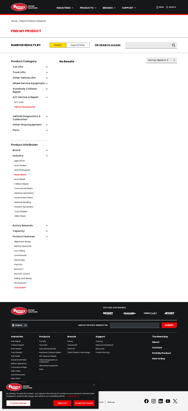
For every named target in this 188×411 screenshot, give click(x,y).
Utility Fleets (20, 216)
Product (58, 45)
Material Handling (22, 202)
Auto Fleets (20, 174)
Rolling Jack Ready (23, 278)
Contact (157, 347)
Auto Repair (19, 179)
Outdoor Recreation (23, 206)
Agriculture (19, 160)
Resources (100, 349)
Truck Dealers (20, 211)
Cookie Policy (72, 396)
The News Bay (160, 336)
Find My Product (161, 353)
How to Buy (158, 358)
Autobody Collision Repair (50, 352)
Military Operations (19, 363)
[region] (50, 395)
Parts (41, 369)
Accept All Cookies (84, 403)
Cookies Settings (18, 403)
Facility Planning (102, 352)
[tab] (65, 8)
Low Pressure (20, 255)
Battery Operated (22, 246)
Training (99, 341)
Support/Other (78, 45)
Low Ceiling (19, 250)
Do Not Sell (98, 402)
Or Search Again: (108, 45)
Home (14, 21)
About (155, 342)
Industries (17, 336)
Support (100, 336)
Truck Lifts (43, 345)
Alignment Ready (22, 241)
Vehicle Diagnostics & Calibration (48, 361)
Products (44, 336)
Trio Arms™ (20, 287)
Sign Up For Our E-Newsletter (93, 325)
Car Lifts (42, 341)
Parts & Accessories (24, 107)
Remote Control (22, 273)
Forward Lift (72, 345)
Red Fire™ (18, 269)
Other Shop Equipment (48, 366)
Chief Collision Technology (78, 352)
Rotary (70, 341)
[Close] (94, 385)
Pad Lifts (18, 264)
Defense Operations (24, 193)
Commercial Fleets (23, 188)
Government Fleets (23, 197)
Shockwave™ (20, 283)
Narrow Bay (19, 260)
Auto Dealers (20, 165)
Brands (71, 336)
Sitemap (111, 402)
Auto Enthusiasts (22, 170)
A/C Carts (19, 102)
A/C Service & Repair (47, 356)
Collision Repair (21, 183)
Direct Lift (71, 349)
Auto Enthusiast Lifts (47, 349)
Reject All (62, 403)
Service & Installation (104, 345)
